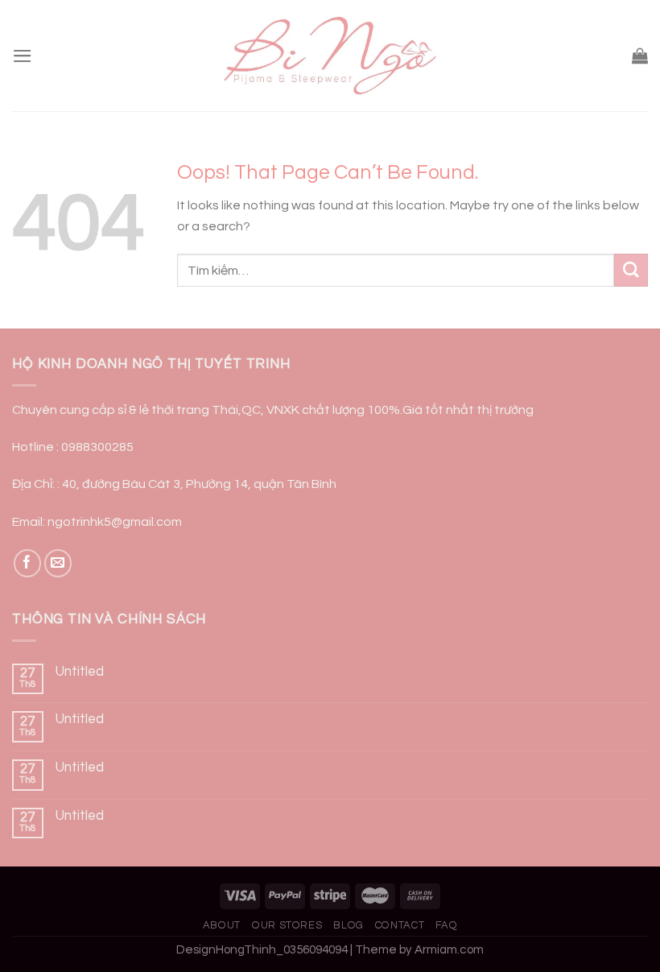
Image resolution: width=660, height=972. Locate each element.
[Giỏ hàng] (640, 55)
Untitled (80, 671)
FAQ (446, 925)
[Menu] (22, 56)
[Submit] (631, 270)
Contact (400, 925)
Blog (348, 925)
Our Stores (287, 925)
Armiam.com (449, 950)
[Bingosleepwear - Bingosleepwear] (330, 56)
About (222, 925)
